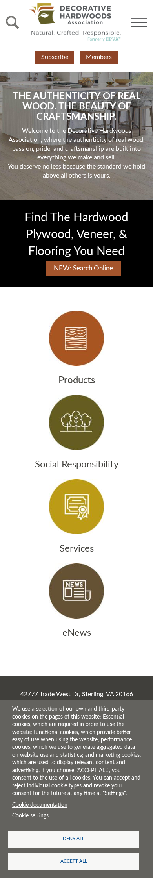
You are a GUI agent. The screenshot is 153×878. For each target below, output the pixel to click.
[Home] (75, 22)
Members (99, 57)
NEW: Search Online (83, 268)
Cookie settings (30, 816)
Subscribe (54, 57)
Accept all (73, 861)
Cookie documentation (39, 805)
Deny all (73, 839)
